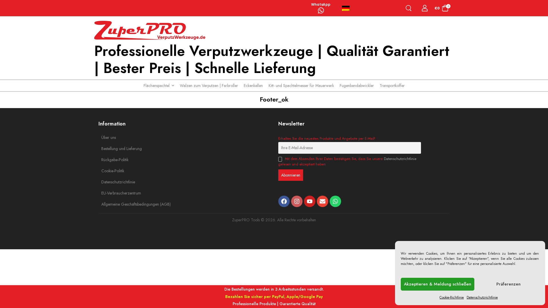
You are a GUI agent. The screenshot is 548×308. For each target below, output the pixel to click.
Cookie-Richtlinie (452, 297)
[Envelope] (322, 201)
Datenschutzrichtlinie (482, 297)
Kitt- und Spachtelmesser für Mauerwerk (301, 85)
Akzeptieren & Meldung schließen (437, 284)
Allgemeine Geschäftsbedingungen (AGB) (114, 204)
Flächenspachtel (157, 85)
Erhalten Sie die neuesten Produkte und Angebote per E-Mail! (326, 138)
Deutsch (348, 8)
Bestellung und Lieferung (114, 148)
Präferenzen (508, 284)
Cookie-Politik (112, 171)
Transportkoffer (392, 85)
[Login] (425, 8)
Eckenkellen (253, 85)
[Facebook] (284, 201)
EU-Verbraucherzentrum (114, 193)
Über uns (108, 137)
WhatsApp (321, 4)
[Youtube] (309, 201)
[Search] (410, 8)
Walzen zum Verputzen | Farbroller (209, 85)
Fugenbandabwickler (357, 85)
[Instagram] (297, 201)
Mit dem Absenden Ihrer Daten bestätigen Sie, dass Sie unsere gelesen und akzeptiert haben (347, 161)
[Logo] (151, 30)
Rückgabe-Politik (114, 160)
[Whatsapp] (335, 201)
